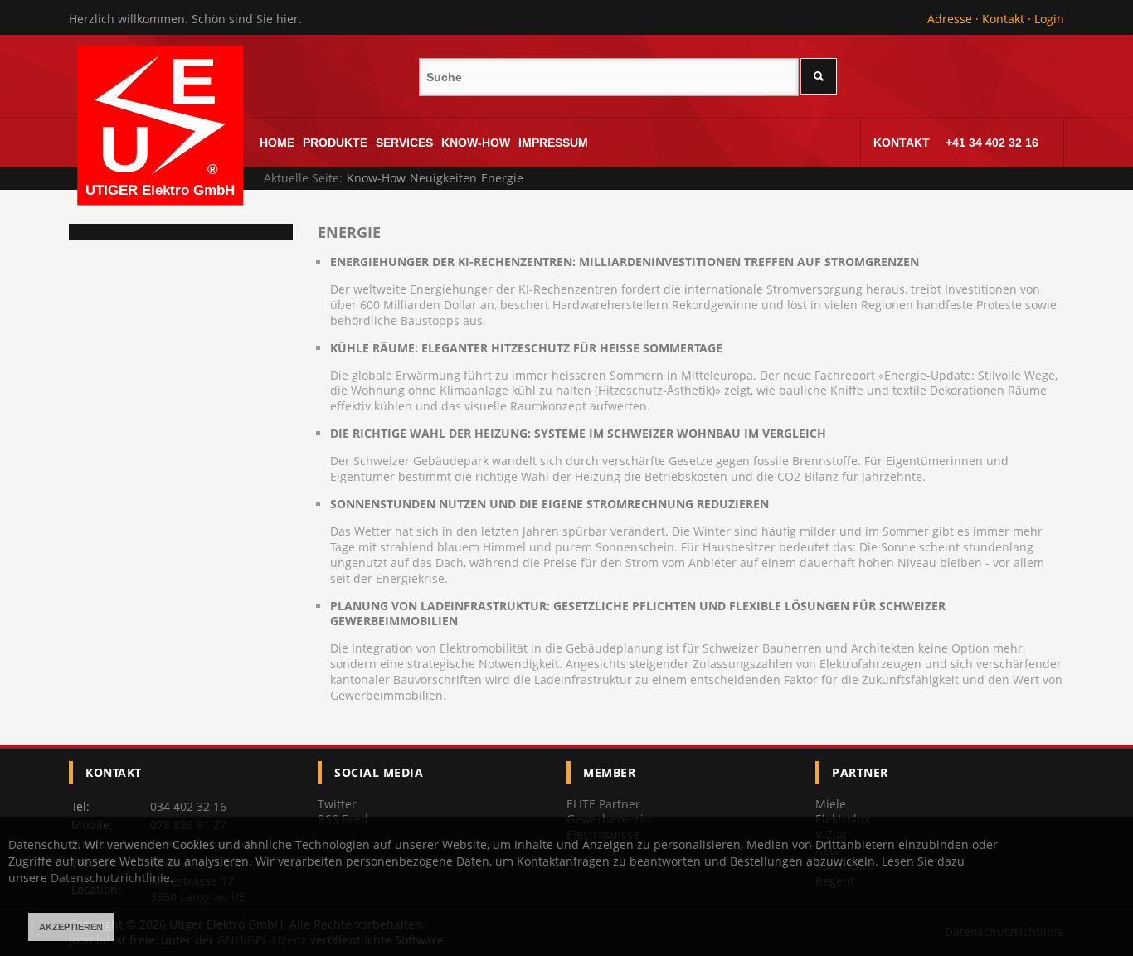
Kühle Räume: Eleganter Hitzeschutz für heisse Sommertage (526, 348)
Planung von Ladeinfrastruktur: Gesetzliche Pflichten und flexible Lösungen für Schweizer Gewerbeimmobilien (638, 614)
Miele (830, 804)
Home (277, 142)
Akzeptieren (71, 927)
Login (1049, 19)
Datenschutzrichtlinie (110, 878)
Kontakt (1003, 19)
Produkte (335, 142)
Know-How (475, 142)
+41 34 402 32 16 (992, 142)
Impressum (553, 142)
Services (404, 142)
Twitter (337, 804)
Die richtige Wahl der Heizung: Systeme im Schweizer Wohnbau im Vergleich (578, 433)
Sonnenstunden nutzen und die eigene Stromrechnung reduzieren (549, 504)
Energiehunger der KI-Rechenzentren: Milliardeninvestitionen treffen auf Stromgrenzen (624, 262)
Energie (349, 232)
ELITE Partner (603, 804)
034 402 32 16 (188, 806)
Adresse (949, 19)
